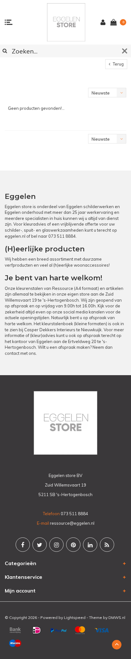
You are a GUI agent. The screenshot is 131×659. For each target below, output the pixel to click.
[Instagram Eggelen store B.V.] (56, 544)
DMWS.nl (116, 617)
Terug (118, 64)
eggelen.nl (15, 236)
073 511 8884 (62, 236)
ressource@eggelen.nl (72, 523)
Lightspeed (75, 617)
